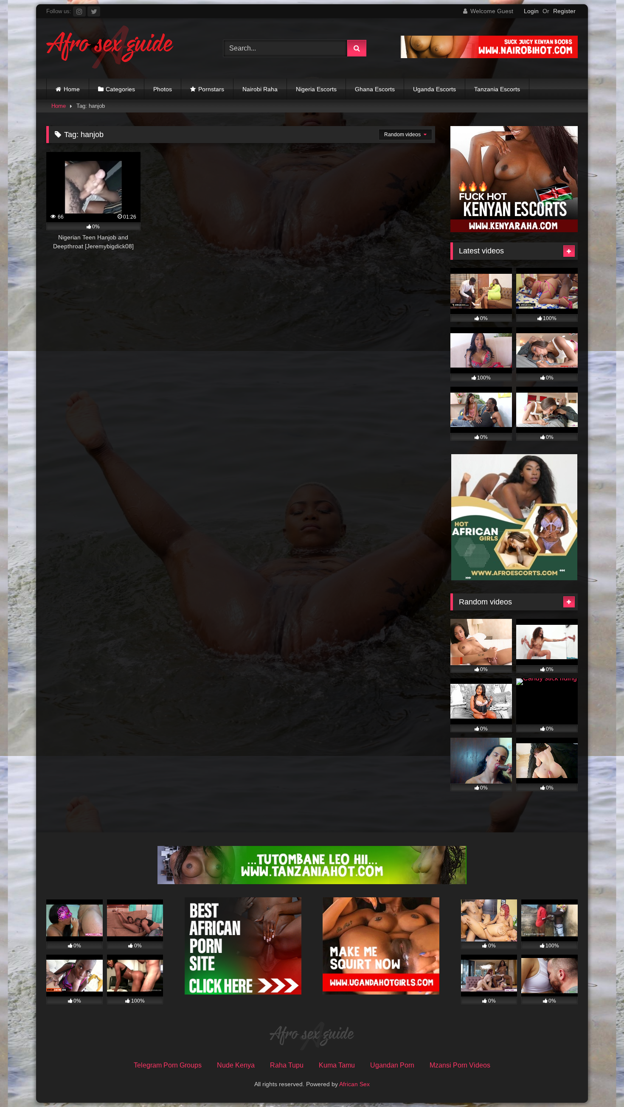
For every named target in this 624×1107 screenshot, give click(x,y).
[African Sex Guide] (110, 48)
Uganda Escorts (434, 89)
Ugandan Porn (392, 1065)
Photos (162, 89)
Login (531, 11)
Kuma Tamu (337, 1065)
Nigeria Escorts (316, 89)
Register (564, 11)
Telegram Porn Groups (168, 1065)
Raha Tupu (287, 1065)
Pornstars (211, 89)
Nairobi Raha (260, 89)
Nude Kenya (236, 1065)
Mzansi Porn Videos (460, 1065)
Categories (120, 89)
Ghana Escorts (375, 89)
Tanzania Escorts (497, 89)
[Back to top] (597, 1081)
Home (72, 89)
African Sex (354, 1084)
